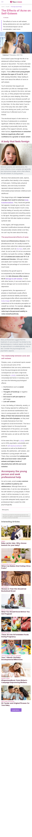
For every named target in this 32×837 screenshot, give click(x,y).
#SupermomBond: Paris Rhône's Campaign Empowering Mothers (14, 681)
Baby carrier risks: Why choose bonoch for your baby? (13, 544)
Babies (3, 541)
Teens (3, 6)
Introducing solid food (8, 564)
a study (13, 375)
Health (7, 6)
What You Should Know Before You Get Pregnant (15, 613)
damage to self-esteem (13, 279)
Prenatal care (5, 632)
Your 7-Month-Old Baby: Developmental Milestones (12, 658)
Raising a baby (5, 678)
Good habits (5, 587)
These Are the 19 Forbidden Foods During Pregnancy (15, 636)
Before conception (7, 610)
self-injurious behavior (14, 446)
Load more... (16, 710)
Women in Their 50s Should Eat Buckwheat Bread (13, 590)
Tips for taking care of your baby (11, 655)
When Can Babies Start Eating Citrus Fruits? (16, 567)
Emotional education (7, 701)
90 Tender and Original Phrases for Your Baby (15, 704)
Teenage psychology (16, 6)
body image (5, 301)
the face (19, 249)
